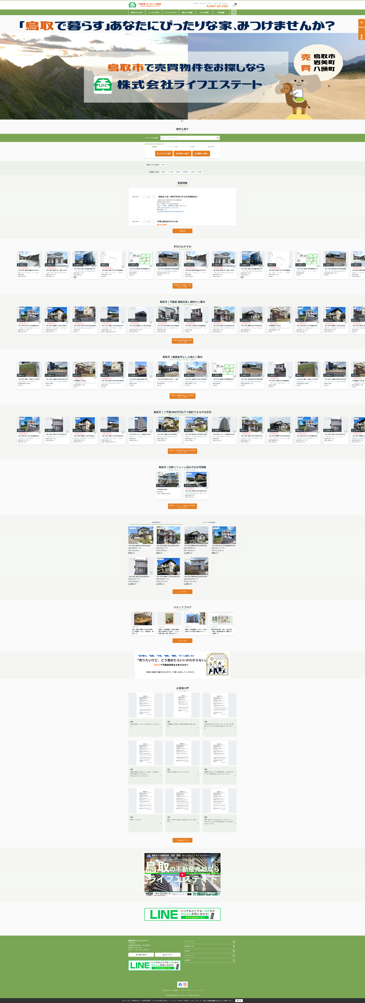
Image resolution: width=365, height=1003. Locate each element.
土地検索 (192, 146)
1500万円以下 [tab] (156, 522)
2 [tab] (183, 120)
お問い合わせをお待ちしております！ (168, 207)
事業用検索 (211, 146)
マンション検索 (173, 146)
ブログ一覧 (182, 641)
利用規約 (175, 990)
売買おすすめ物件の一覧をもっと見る (182, 286)
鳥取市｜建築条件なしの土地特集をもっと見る (182, 396)
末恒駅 (193, 172)
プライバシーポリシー (187, 990)
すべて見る (182, 592)
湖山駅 (178, 172)
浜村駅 (199, 172)
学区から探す (184, 153)
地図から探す (202, 153)
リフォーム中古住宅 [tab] (208, 522)
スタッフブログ (189, 941)
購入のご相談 (187, 12)
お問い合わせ (142, 954)
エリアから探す (165, 153)
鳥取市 (163, 164)
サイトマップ (199, 990)
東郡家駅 (185, 172)
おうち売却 (204, 12)
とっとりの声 (154, 12)
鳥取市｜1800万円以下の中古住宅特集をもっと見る (182, 451)
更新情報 (182, 231)
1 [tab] (181, 120)
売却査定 (187, 951)
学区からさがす (137, 12)
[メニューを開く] (234, 12)
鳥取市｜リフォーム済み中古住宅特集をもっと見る (182, 506)
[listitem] (141, 265)
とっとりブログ (171, 12)
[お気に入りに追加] (39, 267)
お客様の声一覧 (182, 840)
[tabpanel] (182, 67)
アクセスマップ (189, 955)
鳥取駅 (163, 172)
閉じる (239, 1000)
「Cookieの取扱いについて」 (214, 1000)
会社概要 (221, 12)
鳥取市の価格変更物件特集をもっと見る (182, 341)
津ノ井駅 (170, 172)
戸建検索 (154, 146)
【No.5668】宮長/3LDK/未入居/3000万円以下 (170, 211)
